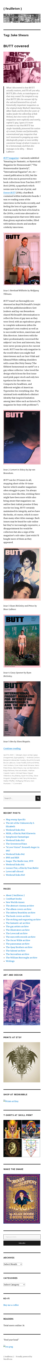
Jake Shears (18, 768)
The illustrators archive (18, 930)
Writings (10, 961)
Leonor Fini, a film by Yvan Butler (22, 868)
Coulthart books (14, 899)
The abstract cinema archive (20, 905)
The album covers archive (18, 909)
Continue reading (12, 748)
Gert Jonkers (8, 765)
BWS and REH (12, 857)
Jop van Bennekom (31, 768)
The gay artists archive (17, 926)
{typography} (19, 757)
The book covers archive (18, 916)
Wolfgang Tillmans (23, 781)
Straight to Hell (16, 778)
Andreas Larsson (33, 757)
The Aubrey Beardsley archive (20, 912)
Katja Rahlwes (8, 770)
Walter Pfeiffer (9, 781)
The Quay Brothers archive (19, 947)
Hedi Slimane (28, 765)
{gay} (35, 755)
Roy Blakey (16, 776)
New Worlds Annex (15, 902)
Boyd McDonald (33, 760)
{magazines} (8, 757)
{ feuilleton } (12, 8)
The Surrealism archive (17, 954)
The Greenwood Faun (16, 844)
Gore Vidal (18, 765)
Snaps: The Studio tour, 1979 (19, 861)
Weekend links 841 (15, 864)
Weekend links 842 (15, 854)
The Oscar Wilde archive (18, 940)
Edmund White (33, 763)
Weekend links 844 (15, 830)
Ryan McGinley (27, 776)
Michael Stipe (21, 773)
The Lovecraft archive (17, 933)
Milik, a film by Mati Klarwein (20, 833)
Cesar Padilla (21, 763)
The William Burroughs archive (21, 957)
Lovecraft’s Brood (14, 871)
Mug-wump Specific (16, 819)
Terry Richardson (29, 778)
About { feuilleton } (15, 895)
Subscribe (22, 1243)
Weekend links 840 (15, 875)
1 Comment (17, 783)
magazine (11, 158)
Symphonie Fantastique (17, 837)
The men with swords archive (20, 937)
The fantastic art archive (18, 923)
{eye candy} (28, 755)
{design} (19, 755)
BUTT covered (16, 46)
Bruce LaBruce (9, 763)
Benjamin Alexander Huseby (14, 760)
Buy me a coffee (11, 1305)
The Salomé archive (15, 950)
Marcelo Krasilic (21, 770)
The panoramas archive (17, 944)
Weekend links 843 (15, 840)
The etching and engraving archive (23, 919)
